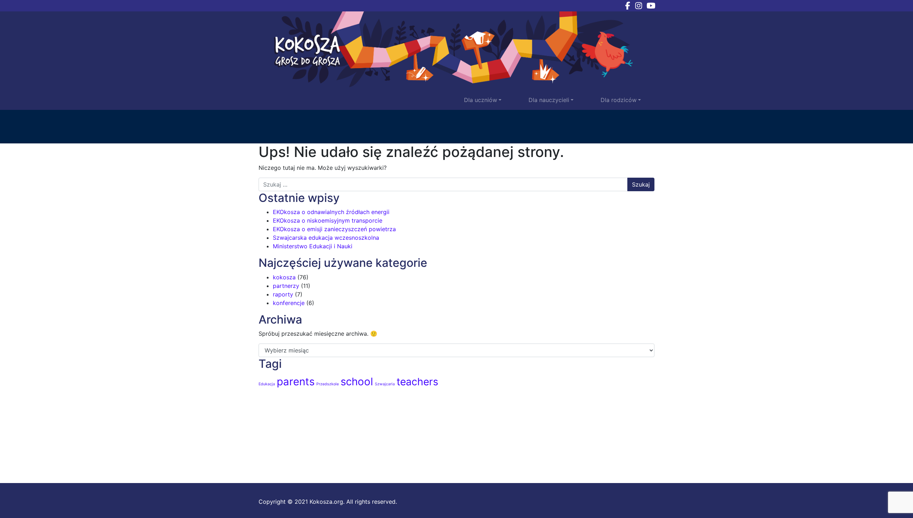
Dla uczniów (480, 99)
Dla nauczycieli (549, 99)
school (357, 381)
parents (296, 381)
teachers (417, 382)
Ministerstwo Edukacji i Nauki (312, 246)
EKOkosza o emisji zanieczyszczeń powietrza (334, 229)
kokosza (284, 277)
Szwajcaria (385, 384)
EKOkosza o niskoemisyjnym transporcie (327, 220)
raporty (283, 294)
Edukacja (267, 384)
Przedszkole (327, 384)
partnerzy (286, 285)
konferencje (289, 302)
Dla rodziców (619, 99)
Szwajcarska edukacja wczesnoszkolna (326, 237)
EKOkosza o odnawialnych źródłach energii (331, 211)
